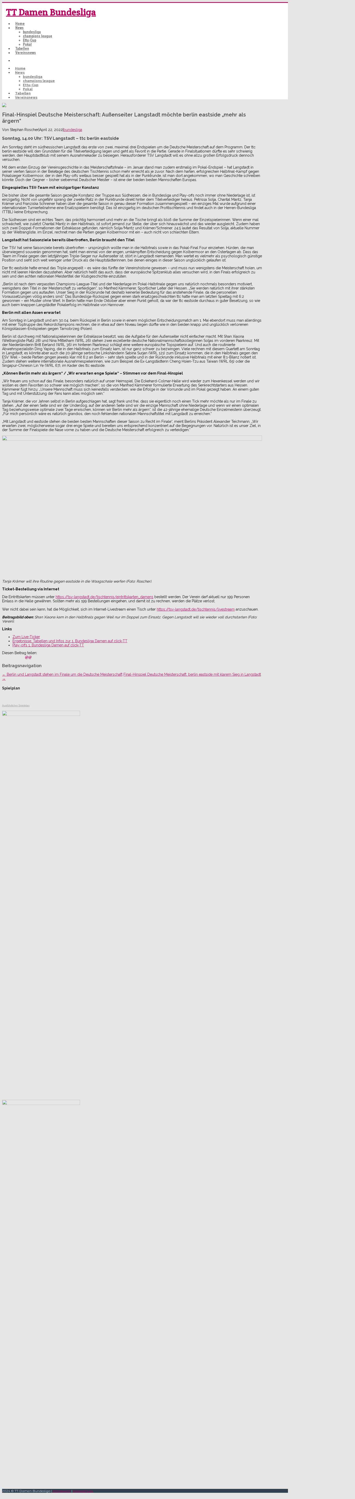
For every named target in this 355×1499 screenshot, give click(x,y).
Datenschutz (83, 1491)
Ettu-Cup (29, 40)
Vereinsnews (25, 53)
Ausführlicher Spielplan (16, 705)
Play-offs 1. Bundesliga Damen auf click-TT (48, 645)
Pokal (27, 44)
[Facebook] (5, 657)
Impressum (62, 1491)
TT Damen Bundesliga (51, 12)
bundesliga (32, 32)
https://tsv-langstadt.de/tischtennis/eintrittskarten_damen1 (104, 597)
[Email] (28, 657)
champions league (37, 36)
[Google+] (22, 657)
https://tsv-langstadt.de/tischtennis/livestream (196, 609)
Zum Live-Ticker (26, 637)
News (19, 28)
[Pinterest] (16, 657)
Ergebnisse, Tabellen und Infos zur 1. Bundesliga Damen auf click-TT (69, 641)
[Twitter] (11, 657)
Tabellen (22, 48)
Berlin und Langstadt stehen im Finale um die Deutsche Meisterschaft (62, 674)
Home (20, 24)
